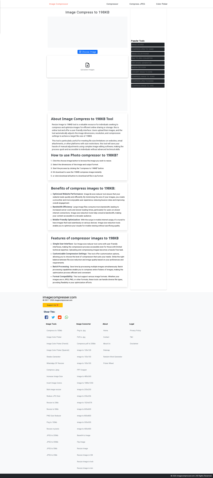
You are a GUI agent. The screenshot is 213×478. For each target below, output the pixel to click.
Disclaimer (134, 344)
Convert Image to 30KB (142, 72)
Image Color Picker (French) (57, 344)
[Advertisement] (87, 32)
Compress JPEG (137, 4)
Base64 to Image (83, 435)
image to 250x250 (84, 389)
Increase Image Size (55, 376)
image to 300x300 (84, 422)
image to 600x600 (84, 409)
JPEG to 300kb (52, 442)
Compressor (112, 4)
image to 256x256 (84, 396)
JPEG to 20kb (52, 455)
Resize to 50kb (52, 409)
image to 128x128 (84, 350)
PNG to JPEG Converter (142, 58)
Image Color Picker (140, 54)
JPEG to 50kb (52, 448)
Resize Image (82, 448)
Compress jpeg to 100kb (142, 49)
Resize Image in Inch (85, 462)
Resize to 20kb (52, 403)
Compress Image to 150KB (143, 76)
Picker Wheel (108, 363)
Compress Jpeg (53, 370)
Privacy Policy (135, 330)
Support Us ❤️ (52, 305)
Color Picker (162, 4)
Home (105, 330)
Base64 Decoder (139, 67)
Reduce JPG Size (53, 396)
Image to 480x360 (84, 376)
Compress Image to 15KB (142, 86)
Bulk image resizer (54, 389)
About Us (106, 344)
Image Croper (138, 45)
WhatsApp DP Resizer (55, 363)
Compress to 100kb (54, 330)
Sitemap (106, 350)
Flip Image (81, 442)
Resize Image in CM (85, 455)
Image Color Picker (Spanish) (58, 350)
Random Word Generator (112, 357)
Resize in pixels (53, 429)
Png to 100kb (52, 422)
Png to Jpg (81, 330)
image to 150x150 (84, 357)
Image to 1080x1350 (85, 383)
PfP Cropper (82, 370)
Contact (106, 337)
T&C (131, 337)
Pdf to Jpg (81, 337)
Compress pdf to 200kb (86, 344)
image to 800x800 (84, 416)
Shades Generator (53, 357)
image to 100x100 (84, 363)
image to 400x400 (84, 429)
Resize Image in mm (85, 468)
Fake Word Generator (142, 63)
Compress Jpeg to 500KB (142, 81)
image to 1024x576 (84, 403)
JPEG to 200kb (52, 435)
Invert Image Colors (54, 383)
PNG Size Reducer (54, 416)
